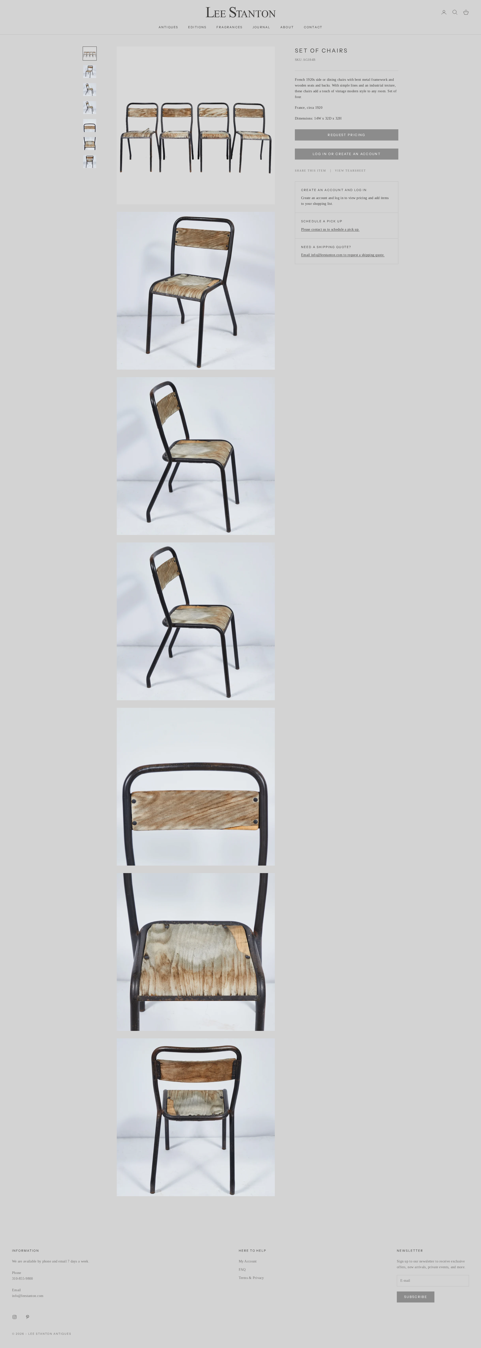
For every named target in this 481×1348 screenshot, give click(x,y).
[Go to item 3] (90, 90)
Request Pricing (346, 135)
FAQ (242, 1269)
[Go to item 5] (90, 126)
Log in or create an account (347, 154)
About (287, 27)
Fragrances (229, 27)
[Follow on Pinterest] (27, 1316)
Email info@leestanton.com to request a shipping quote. (343, 255)
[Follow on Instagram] (14, 1316)
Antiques (168, 27)
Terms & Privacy (251, 1278)
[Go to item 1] (90, 54)
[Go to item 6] (90, 144)
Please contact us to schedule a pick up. (330, 230)
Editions (197, 27)
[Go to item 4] (90, 108)
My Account (248, 1261)
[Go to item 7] (90, 162)
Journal (261, 27)
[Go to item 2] (90, 72)
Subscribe (415, 1297)
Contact (313, 27)
